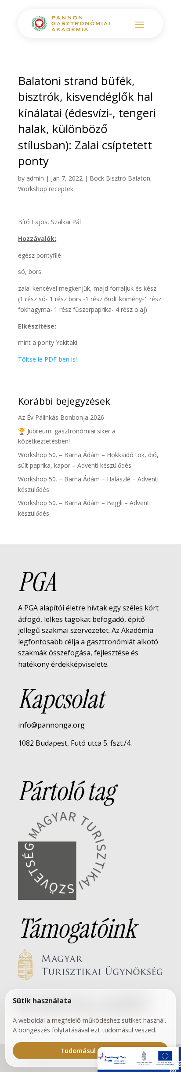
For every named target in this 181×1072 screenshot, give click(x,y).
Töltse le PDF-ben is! (47, 359)
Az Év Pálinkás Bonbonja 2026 (61, 417)
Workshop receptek (45, 189)
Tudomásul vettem (90, 1050)
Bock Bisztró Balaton (120, 178)
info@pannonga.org (51, 725)
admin (35, 178)
